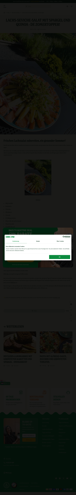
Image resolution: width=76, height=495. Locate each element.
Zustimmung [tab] (15, 241)
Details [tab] (38, 241)
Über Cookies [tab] (60, 241)
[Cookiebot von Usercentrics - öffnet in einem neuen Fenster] (63, 237)
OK (59, 257)
